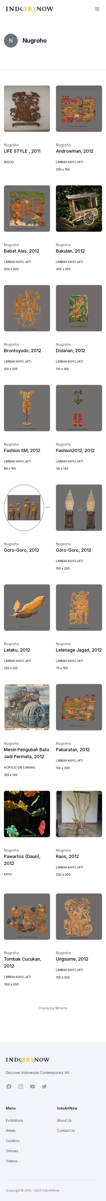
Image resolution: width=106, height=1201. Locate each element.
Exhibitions (14, 1120)
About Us (64, 1120)
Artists (11, 1130)
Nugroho (11, 145)
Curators (13, 1141)
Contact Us (66, 1130)
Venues (12, 1151)
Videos (12, 1161)
